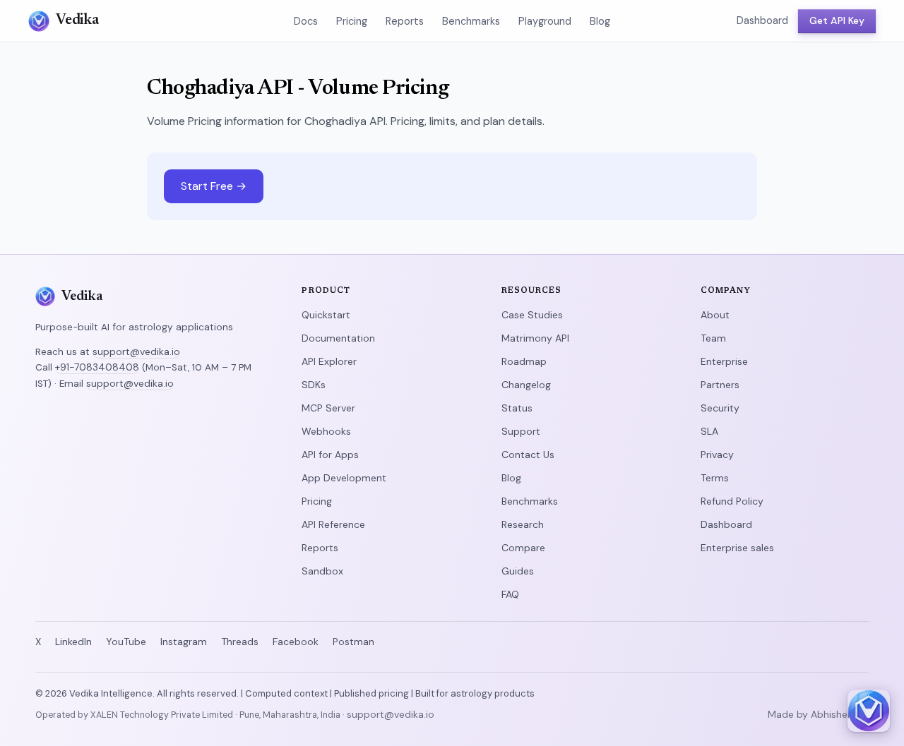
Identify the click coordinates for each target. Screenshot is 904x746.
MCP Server (328, 408)
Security (720, 408)
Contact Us (527, 454)
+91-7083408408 (97, 367)
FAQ (510, 594)
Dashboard (762, 20)
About (715, 314)
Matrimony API (535, 338)
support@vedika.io (136, 351)
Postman (353, 641)
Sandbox (322, 571)
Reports (405, 21)
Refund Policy (732, 501)
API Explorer (329, 361)
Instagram (183, 641)
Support (520, 431)
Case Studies (532, 314)
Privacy (717, 454)
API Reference (333, 524)
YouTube (126, 641)
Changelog (526, 384)
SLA (709, 431)
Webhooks (326, 431)
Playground (544, 21)
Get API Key (836, 20)
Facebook (296, 641)
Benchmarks (471, 21)
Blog (600, 21)
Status (517, 408)
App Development (344, 477)
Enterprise (724, 361)
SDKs (314, 384)
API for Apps (330, 454)
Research (522, 524)
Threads (239, 641)
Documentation (338, 338)
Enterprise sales (737, 547)
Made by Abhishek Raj (818, 714)
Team (713, 338)
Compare (523, 547)
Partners (720, 384)
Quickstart (326, 314)
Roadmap (524, 361)
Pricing (351, 21)
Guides (517, 571)
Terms (715, 477)
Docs (306, 21)
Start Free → (213, 186)
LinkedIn (73, 641)
